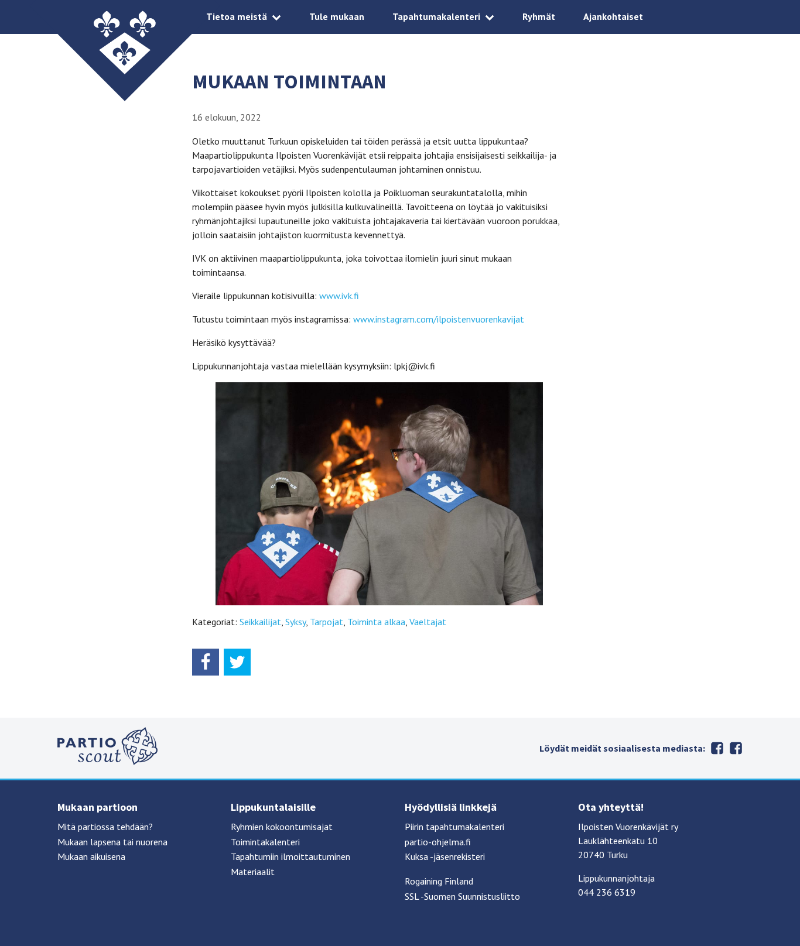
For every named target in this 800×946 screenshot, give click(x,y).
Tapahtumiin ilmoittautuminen (290, 856)
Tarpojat (326, 622)
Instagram (736, 748)
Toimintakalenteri (265, 842)
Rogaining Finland (439, 881)
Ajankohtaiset (613, 16)
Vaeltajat (427, 622)
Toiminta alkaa (376, 622)
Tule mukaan (336, 16)
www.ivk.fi (339, 295)
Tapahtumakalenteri (436, 16)
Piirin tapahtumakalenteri (454, 826)
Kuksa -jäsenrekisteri (445, 856)
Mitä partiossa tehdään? (105, 826)
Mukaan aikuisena (91, 856)
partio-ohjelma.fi (438, 842)
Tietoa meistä (236, 16)
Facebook (717, 748)
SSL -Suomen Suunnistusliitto (462, 896)
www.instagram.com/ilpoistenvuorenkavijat (438, 319)
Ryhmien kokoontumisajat (282, 826)
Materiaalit (253, 872)
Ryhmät (538, 16)
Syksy (295, 622)
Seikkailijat (260, 622)
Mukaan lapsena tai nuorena (112, 842)
